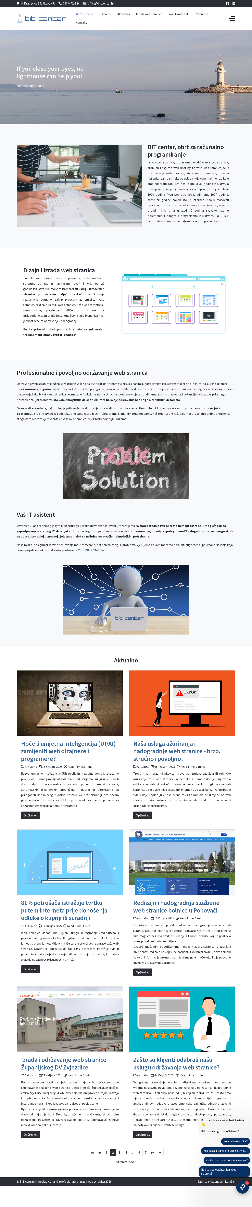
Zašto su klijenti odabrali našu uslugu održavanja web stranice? (176, 1063)
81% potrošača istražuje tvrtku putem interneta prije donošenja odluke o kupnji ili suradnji (64, 910)
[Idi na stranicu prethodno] (99, 1152)
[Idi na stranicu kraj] (160, 1152)
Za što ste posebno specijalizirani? (227, 1160)
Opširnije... (31, 815)
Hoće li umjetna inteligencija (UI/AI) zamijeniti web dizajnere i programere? (68, 751)
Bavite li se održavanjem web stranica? (218, 1171)
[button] (242, 1187)
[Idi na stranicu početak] (92, 1152)
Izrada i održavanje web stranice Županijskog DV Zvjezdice (63, 1063)
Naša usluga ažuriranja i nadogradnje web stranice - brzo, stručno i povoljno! (176, 751)
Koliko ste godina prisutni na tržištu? (225, 1151)
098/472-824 (71, 3)
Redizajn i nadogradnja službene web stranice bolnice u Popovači (176, 906)
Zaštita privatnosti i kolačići (216, 1181)
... (132, 1152)
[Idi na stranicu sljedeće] (152, 1152)
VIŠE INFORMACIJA (91, 550)
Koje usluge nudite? (235, 1141)
